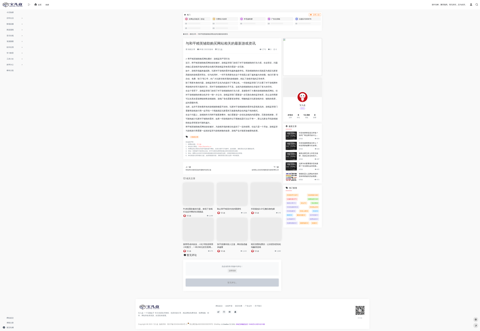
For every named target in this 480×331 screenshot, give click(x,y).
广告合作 (248, 306)
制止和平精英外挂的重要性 (229, 209)
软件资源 (314, 215)
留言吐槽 (238, 306)
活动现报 (313, 195)
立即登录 (232, 271)
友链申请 (228, 306)
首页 (186, 34)
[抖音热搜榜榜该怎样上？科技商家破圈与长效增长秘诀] (291, 146)
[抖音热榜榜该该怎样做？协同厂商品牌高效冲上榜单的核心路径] (291, 136)
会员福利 (291, 219)
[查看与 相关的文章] (187, 58)
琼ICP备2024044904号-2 (177, 324)
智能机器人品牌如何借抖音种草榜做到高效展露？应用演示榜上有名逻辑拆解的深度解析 (308, 175)
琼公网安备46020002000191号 (201, 324)
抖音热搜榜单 (292, 207)
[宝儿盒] (149, 308)
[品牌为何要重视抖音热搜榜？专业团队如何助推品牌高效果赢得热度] (291, 166)
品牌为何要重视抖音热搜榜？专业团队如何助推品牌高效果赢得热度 (308, 164)
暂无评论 (192, 255)
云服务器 (292, 199)
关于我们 (258, 306)
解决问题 (301, 215)
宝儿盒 (219, 49)
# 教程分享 (194, 137)
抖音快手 (292, 195)
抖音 (315, 211)
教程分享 (193, 34)
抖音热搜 (291, 211)
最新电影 (304, 223)
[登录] (471, 5)
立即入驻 (316, 15)
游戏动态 (313, 199)
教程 (289, 215)
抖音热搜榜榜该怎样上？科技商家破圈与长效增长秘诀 (308, 144)
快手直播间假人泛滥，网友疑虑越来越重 (232, 245)
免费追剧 (314, 219)
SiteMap (217, 324)
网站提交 (219, 306)
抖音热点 (314, 207)
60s (303, 203)
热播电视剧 (292, 223)
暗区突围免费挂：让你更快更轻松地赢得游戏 (266, 245)
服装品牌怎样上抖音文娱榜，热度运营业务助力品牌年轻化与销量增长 (308, 154)
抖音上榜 (304, 211)
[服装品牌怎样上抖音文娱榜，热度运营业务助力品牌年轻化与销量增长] (291, 156)
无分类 (315, 203)
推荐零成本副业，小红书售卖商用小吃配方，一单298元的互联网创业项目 (198, 246)
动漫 (314, 223)
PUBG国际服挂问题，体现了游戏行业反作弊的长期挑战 (198, 210)
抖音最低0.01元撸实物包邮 (263, 209)
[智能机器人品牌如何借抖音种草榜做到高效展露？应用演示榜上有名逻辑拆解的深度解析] (291, 176)
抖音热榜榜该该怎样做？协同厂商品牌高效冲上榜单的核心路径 (308, 134)
